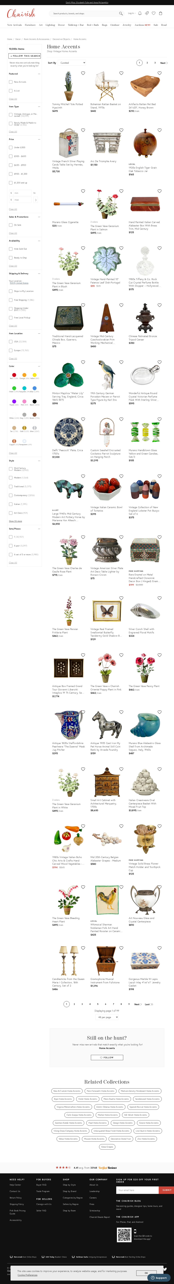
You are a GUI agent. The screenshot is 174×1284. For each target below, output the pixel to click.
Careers (93, 1197)
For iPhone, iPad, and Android (129, 1222)
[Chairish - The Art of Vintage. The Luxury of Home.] (21, 13)
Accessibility (16, 1220)
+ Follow (25, 56)
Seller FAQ (41, 1210)
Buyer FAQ (41, 1185)
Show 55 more (15, 521)
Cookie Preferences (27, 1275)
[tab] (24, 82)
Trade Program (43, 1191)
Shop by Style (69, 1185)
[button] (153, 13)
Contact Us (15, 1191)
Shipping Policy (17, 1204)
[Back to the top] (167, 1266)
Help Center (15, 1185)
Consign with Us (43, 1204)
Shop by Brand (69, 1191)
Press (92, 1204)
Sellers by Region (71, 1204)
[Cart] (160, 13)
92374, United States (19, 283)
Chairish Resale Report (100, 1217)
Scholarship (95, 1210)
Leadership (95, 1191)
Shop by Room (69, 1210)
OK (146, 1273)
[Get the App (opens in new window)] (124, 1235)
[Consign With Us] (146, 13)
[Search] (121, 13)
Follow (108, 1057)
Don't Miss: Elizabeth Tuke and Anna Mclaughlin (87, 2)
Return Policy (16, 1197)
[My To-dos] (139, 13)
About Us (94, 1185)
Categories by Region (73, 1197)
